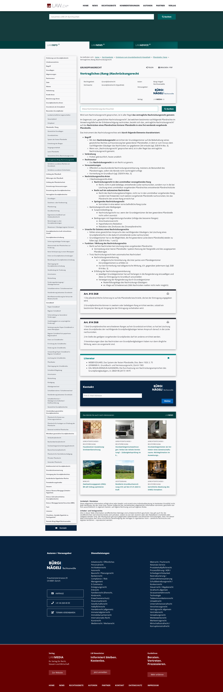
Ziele (47, 82)
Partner (160, 5)
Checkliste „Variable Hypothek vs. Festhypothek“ (57, 516)
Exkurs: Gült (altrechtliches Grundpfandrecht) (55, 498)
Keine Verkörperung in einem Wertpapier (61, 252)
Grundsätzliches (53, 135)
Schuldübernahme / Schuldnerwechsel (60, 288)
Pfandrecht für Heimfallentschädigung (60, 454)
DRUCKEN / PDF (166, 67)
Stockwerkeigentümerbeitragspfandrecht (61, 446)
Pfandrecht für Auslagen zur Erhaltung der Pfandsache (61, 424)
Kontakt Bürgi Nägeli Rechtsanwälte (58, 521)
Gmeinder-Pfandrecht (55, 462)
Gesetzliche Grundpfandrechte (57, 407)
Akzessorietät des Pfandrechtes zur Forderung (59, 247)
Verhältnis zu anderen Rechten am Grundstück (59, 165)
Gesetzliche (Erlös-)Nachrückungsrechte (61, 156)
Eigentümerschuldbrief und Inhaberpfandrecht (56, 216)
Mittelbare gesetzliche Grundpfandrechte (60, 434)
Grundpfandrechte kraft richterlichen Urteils (58, 232)
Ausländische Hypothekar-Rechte (57, 478)
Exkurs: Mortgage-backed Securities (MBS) (60, 503)
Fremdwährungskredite (54, 482)
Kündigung (51, 382)
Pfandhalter (51, 362)
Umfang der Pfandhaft (53, 174)
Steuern (49, 487)
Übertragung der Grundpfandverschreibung (56, 265)
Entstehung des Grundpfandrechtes (58, 190)
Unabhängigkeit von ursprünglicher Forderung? (59, 322)
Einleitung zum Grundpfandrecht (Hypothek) (133, 57)
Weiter (167, 401)
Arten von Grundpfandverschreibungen (60, 256)
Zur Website (57, 672)
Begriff (48, 66)
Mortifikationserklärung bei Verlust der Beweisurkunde (60, 298)
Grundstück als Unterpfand (55, 107)
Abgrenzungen (51, 74)
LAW (169, 415)
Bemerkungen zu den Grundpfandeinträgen (55, 222)
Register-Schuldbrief (54, 311)
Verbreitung (50, 91)
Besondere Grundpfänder (54, 111)
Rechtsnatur (50, 78)
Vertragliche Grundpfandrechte (56, 194)
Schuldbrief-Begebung (55, 370)
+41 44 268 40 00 (62, 603)
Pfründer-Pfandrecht (54, 458)
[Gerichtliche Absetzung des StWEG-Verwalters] (161, 469)
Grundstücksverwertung (54, 470)
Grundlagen (50, 70)
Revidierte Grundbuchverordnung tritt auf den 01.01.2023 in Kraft (128, 487)
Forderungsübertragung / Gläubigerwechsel (56, 283)
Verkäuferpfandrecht (54, 438)
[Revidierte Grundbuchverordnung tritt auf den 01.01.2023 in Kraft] (129, 469)
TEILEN (150, 67)
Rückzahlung (52, 278)
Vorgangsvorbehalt (54, 148)
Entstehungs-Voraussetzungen (56, 186)
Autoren (147, 5)
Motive (48, 86)
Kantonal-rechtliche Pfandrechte (58, 430)
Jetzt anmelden (100, 672)
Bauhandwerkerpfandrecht (56, 442)
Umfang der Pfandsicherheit (55, 182)
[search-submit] (167, 17)
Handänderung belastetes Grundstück (60, 292)
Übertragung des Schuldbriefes (58, 366)
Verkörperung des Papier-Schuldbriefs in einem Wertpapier (61, 328)
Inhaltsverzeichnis (52, 62)
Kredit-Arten (50, 95)
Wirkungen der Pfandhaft (54, 178)
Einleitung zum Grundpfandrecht (57, 58)
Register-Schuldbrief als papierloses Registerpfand (59, 334)
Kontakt (62, 528)
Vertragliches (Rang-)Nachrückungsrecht (61, 160)
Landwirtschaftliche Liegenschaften (59, 115)
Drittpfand (51, 123)
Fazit (47, 507)
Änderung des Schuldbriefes (57, 348)
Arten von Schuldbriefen (55, 340)
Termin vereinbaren (64, 612)
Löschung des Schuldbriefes (57, 358)
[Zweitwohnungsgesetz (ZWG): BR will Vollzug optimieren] (96, 469)
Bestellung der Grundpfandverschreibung (61, 260)
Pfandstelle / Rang (52, 127)
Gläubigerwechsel (53, 386)
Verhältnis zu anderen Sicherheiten (59, 170)
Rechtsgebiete (109, 5)
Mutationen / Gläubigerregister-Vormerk (61, 227)
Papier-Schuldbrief (54, 307)
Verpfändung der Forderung (57, 270)
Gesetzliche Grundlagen (55, 131)
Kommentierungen (129, 5)
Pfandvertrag (52, 207)
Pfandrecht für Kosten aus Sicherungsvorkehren (56, 418)
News (95, 5)
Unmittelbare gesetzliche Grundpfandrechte (54, 412)
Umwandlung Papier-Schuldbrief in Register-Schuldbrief (59, 353)
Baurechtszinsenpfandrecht (57, 450)
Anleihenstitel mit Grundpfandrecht (58, 466)
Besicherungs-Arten (53, 99)
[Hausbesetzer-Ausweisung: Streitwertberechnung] (96, 429)
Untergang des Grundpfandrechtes (58, 474)
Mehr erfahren (157, 674)
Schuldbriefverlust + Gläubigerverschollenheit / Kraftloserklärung (56, 401)
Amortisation (52, 274)
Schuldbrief (50, 303)
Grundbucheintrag (53, 211)
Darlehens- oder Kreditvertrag (57, 203)
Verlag (172, 5)
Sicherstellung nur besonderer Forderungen (57, 316)
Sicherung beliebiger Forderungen (59, 241)
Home (86, 5)
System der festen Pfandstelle (57, 139)
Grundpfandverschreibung (55, 237)
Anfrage (59, 593)
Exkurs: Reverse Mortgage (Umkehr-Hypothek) (58, 492)
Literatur (49, 511)
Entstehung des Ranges (55, 143)
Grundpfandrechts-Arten (54, 103)
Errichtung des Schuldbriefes (57, 344)
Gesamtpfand (52, 119)
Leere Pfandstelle (53, 152)
